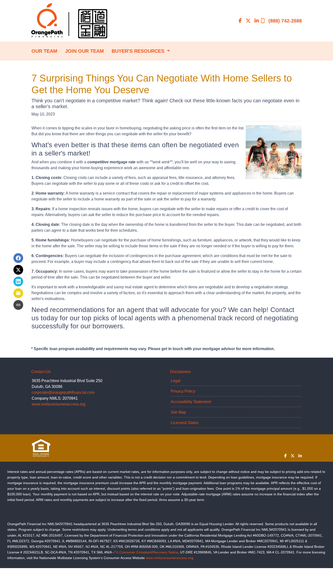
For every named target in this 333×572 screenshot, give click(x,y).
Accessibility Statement (191, 402)
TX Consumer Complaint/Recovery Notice (146, 552)
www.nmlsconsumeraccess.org (58, 404)
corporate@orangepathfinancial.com (63, 392)
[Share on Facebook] (18, 258)
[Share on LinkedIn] (18, 281)
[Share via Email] (18, 293)
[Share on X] (18, 270)
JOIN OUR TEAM (84, 51)
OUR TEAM (44, 51)
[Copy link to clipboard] (18, 305)
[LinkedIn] (257, 21)
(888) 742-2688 (285, 20)
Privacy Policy (183, 391)
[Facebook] (240, 21)
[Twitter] (248, 21)
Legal (175, 381)
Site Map (178, 412)
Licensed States (184, 423)
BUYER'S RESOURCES (139, 51)
